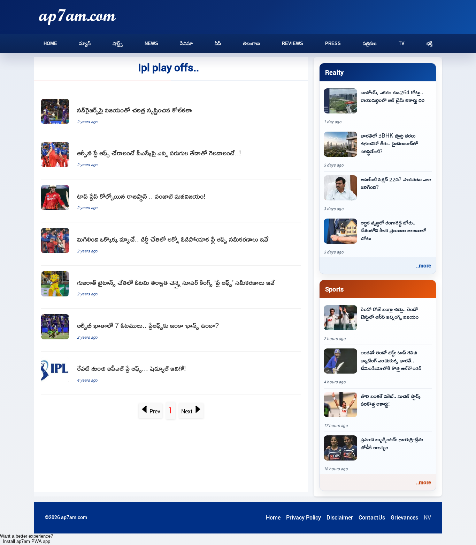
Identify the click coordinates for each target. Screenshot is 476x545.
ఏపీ (218, 43)
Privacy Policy (303, 517)
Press (333, 43)
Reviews (292, 43)
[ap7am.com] (77, 17)
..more (423, 265)
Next (187, 411)
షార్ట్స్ (118, 43)
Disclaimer (340, 517)
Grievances (404, 517)
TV (402, 43)
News (151, 43)
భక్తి (429, 43)
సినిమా (186, 43)
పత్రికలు (370, 43)
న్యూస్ (85, 43)
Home (50, 43)
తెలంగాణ (251, 43)
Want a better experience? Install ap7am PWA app (26, 538)
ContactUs (372, 517)
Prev (154, 411)
